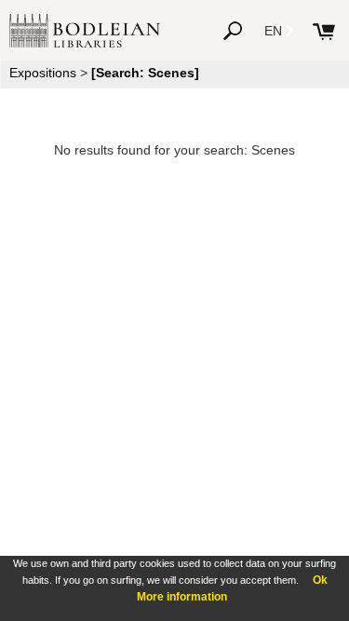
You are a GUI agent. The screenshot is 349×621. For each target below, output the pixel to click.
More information (182, 596)
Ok (320, 580)
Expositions (42, 72)
